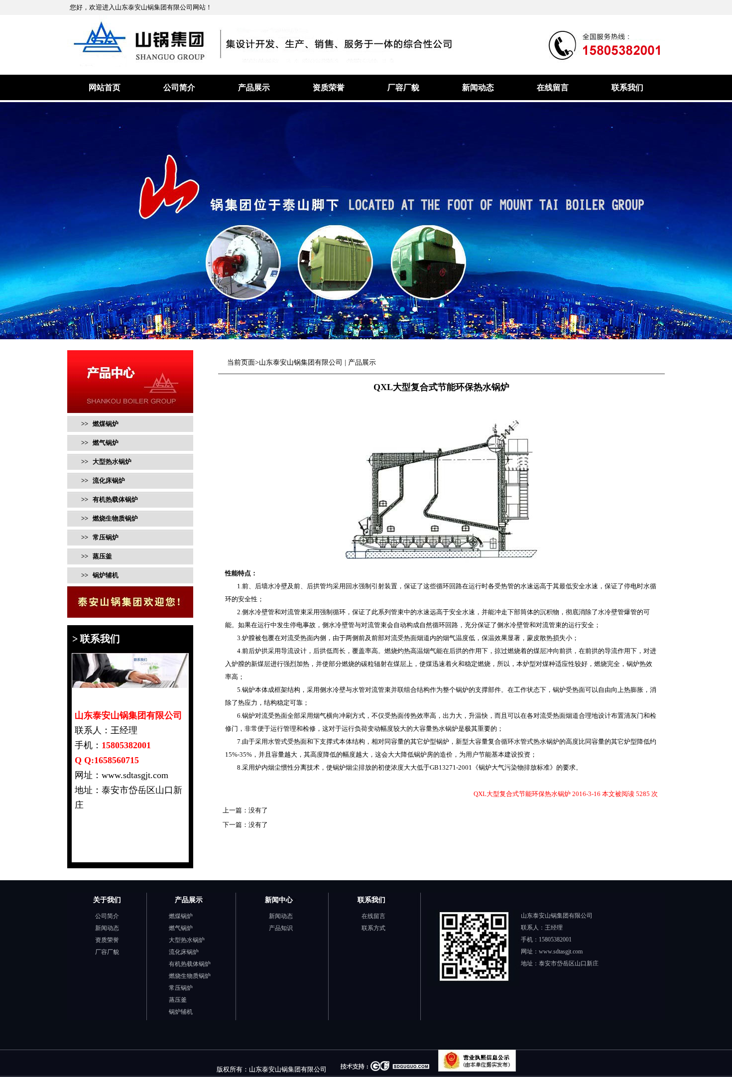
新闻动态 (478, 87)
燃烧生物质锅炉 (190, 975)
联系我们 (627, 87)
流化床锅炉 (184, 951)
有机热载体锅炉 (190, 963)
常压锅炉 (181, 987)
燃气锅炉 (181, 928)
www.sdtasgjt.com (561, 951)
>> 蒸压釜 (96, 556)
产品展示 (254, 87)
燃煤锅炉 (181, 916)
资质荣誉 (329, 87)
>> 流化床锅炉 (102, 480)
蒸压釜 (178, 999)
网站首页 (105, 87)
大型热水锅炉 (187, 940)
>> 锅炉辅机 (99, 575)
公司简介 (179, 87)
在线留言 (553, 87)
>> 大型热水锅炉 (105, 461)
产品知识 (281, 928)
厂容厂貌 (403, 87)
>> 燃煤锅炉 (100, 423)
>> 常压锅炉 (99, 537)
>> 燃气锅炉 (99, 442)
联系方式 (373, 928)
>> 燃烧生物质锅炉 (109, 518)
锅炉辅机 (181, 1011)
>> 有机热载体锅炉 (109, 499)
